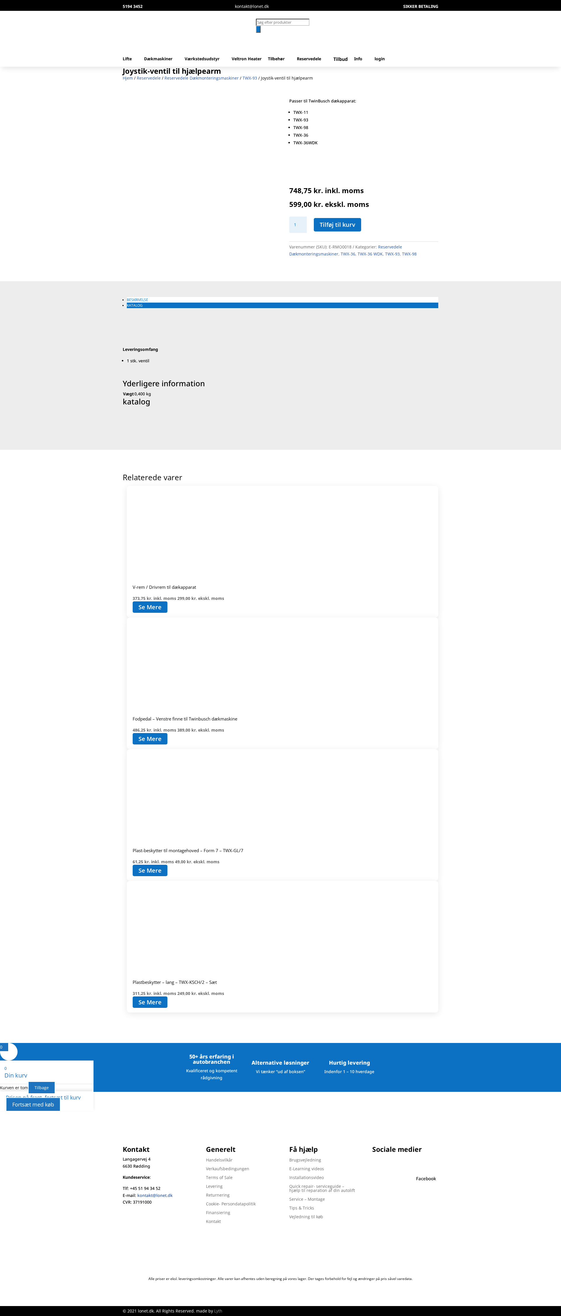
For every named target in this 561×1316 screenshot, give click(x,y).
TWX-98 (409, 254)
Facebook (426, 1178)
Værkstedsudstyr (202, 59)
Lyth (218, 1311)
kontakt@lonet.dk (155, 1195)
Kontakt (213, 1221)
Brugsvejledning (305, 1160)
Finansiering (218, 1213)
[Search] (258, 29)
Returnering (218, 1195)
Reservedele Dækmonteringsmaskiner (202, 78)
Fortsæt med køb (33, 1104)
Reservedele (309, 59)
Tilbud (340, 59)
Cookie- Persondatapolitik (231, 1204)
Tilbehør (276, 59)
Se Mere (150, 607)
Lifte (127, 59)
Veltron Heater (247, 59)
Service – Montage (307, 1199)
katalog (135, 305)
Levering (214, 1186)
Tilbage (41, 1087)
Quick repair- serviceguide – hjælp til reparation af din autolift (322, 1188)
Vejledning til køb (306, 1217)
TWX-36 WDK (370, 254)
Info (358, 59)
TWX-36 (348, 254)
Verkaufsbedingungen (227, 1169)
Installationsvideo (306, 1178)
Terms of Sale (219, 1178)
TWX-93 (250, 78)
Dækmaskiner (158, 59)
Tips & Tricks (301, 1208)
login (380, 59)
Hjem (128, 78)
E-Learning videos (306, 1169)
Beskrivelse (137, 299)
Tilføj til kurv (337, 225)
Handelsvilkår (219, 1160)
